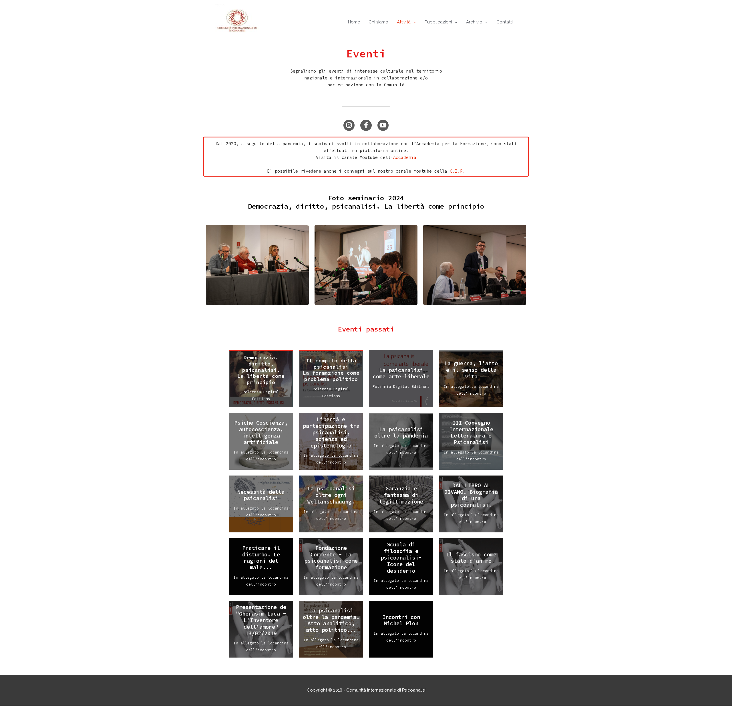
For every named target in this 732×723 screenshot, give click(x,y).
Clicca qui (261, 387)
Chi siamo (378, 22)
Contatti (504, 22)
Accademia (404, 157)
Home (354, 22)
